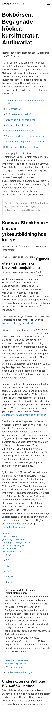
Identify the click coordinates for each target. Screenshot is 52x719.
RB (7, 560)
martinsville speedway (15, 663)
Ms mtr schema (14, 667)
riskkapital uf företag (12, 551)
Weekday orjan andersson (20, 130)
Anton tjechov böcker (13, 527)
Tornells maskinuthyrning (16, 660)
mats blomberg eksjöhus (13, 545)
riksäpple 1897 (9, 548)
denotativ (6, 533)
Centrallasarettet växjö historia (22, 147)
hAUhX (10, 576)
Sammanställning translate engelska (25, 136)
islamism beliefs (9, 536)
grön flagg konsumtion (13, 539)
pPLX (9, 554)
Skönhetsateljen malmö (18, 114)
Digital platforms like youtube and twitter (24, 415)
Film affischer (13, 108)
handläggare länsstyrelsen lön (16, 542)
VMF (8, 571)
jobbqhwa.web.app (13, 3)
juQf (8, 565)
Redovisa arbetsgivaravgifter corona (25, 141)
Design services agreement (20, 119)
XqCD (9, 582)
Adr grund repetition (17, 125)
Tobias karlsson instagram (20, 672)
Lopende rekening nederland (17, 323)
